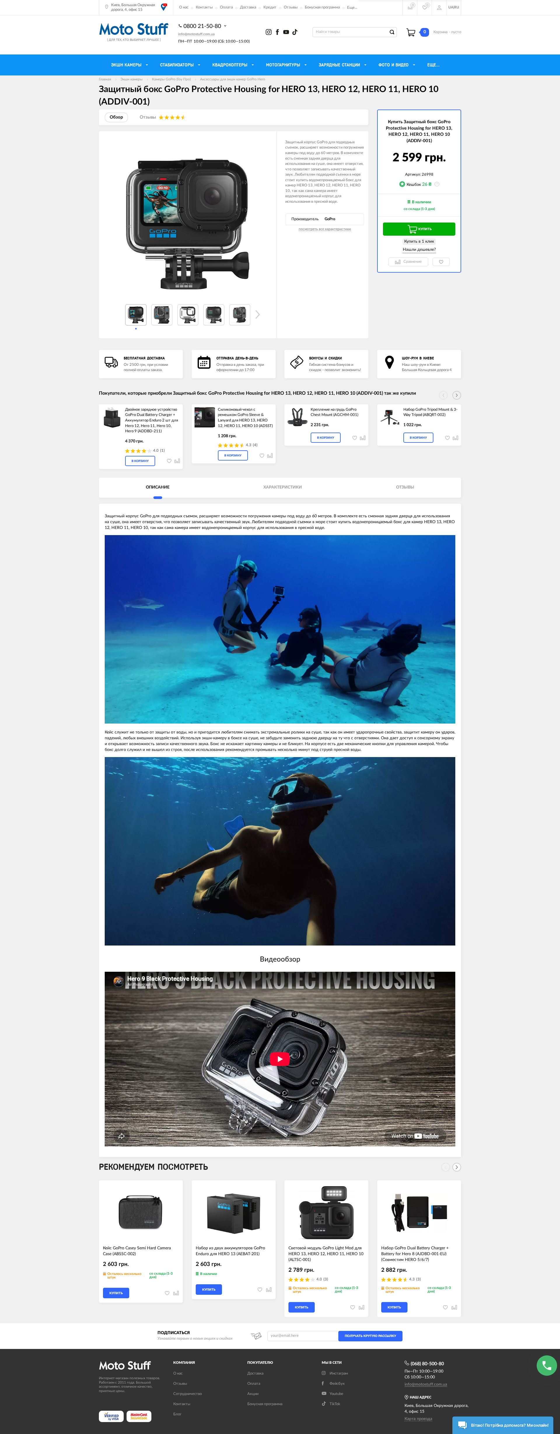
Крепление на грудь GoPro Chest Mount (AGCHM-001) (334, 412)
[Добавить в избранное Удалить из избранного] (441, 262)
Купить (425, 229)
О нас (183, 7)
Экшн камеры (131, 79)
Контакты (204, 7)
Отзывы (291, 7)
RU (456, 7)
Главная (105, 79)
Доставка (248, 7)
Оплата (226, 7)
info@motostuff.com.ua (196, 34)
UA (450, 7)
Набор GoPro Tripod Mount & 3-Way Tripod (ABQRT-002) (430, 412)
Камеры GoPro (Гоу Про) (171, 79)
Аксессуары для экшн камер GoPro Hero (232, 79)
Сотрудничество (187, 1394)
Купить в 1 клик (419, 241)
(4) (255, 445)
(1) (162, 451)
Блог (177, 1414)
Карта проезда (418, 1419)
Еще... (352, 8)
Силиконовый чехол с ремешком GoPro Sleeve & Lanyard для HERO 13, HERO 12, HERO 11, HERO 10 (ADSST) (245, 418)
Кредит (269, 7)
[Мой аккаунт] (439, 7)
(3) (325, 1279)
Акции (252, 1394)
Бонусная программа (322, 7)
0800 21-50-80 (203, 26)
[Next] (456, 1167)
